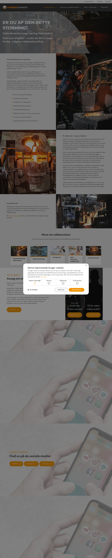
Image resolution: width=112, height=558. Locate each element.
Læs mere (44, 277)
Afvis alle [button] (61, 289)
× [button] (86, 265)
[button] (32, 290)
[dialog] (56, 279)
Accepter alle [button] (76, 289)
